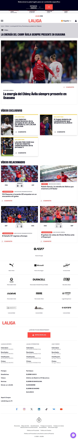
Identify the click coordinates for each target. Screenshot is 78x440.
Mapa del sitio (25, 425)
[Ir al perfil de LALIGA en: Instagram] (24, 409)
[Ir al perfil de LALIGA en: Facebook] (16, 409)
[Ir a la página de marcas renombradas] (39, 420)
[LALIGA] (35, 20)
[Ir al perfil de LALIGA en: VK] (54, 409)
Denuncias (17, 425)
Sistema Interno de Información (29, 427)
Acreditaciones (35, 425)
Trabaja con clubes (58, 425)
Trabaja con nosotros (46, 425)
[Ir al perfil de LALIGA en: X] (31, 409)
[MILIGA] (75, 21)
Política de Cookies (46, 430)
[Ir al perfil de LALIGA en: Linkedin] (39, 409)
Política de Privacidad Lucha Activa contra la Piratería (39, 433)
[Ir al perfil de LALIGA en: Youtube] (61, 409)
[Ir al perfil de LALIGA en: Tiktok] (46, 409)
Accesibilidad (43, 427)
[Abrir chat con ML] (73, 435)
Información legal (53, 427)
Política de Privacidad (33, 430)
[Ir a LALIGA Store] (39, 16)
